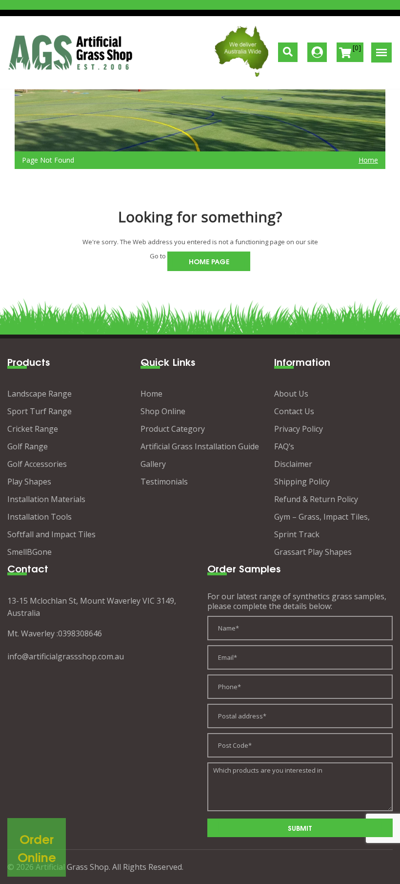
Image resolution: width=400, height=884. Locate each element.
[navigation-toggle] (381, 52)
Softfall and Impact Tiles (51, 534)
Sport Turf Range (39, 411)
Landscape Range (39, 393)
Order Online (37, 847)
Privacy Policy (298, 428)
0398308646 (80, 633)
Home (368, 160)
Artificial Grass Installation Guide (199, 446)
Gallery (153, 464)
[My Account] (317, 52)
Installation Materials (46, 499)
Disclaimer (293, 464)
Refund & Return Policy (316, 499)
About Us (291, 393)
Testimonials (164, 481)
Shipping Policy (302, 481)
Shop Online (162, 411)
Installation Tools (39, 516)
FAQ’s (284, 446)
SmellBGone (29, 552)
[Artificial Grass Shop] (70, 52)
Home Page (209, 261)
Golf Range (27, 446)
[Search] (288, 52)
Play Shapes (29, 481)
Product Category (172, 428)
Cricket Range (32, 428)
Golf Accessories (37, 464)
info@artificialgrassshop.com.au (65, 656)
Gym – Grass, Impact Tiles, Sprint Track (322, 525)
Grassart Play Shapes (313, 552)
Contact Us (294, 411)
